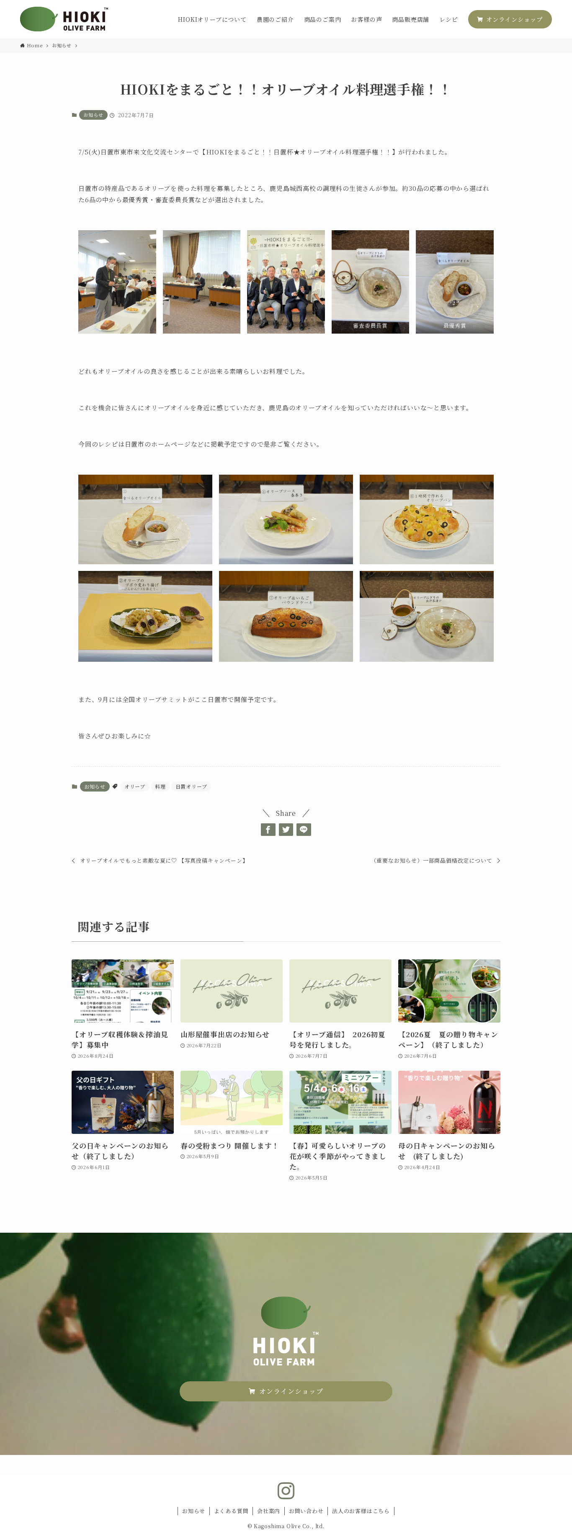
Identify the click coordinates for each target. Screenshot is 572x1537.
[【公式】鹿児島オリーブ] (64, 19)
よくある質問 (231, 1511)
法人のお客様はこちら (361, 1511)
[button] (268, 829)
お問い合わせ (306, 1511)
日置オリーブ (191, 786)
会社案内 (268, 1511)
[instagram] (286, 1491)
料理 (160, 786)
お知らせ (93, 114)
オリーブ (134, 786)
